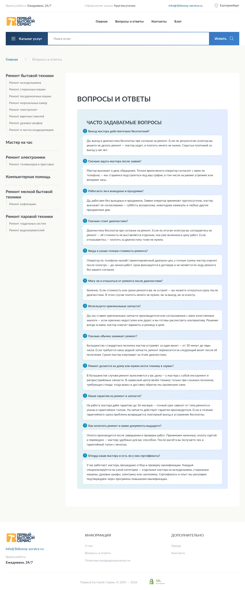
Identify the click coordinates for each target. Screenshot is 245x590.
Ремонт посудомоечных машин (30, 96)
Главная (102, 21)
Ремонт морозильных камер (28, 103)
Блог (178, 21)
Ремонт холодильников (25, 82)
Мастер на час (19, 142)
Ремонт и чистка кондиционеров (31, 129)
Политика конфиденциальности (107, 560)
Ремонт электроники (25, 157)
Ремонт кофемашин (22, 204)
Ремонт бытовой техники (30, 75)
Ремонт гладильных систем (27, 223)
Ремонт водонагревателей (26, 230)
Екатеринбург (229, 5)
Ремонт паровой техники (29, 216)
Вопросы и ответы (129, 21)
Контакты (159, 21)
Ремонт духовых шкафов (25, 123)
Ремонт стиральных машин (27, 89)
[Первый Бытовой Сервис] (20, 21)
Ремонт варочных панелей (26, 116)
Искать (221, 39)
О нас (89, 545)
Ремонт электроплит (23, 109)
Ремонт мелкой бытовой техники (29, 194)
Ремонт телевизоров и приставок (31, 164)
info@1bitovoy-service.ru (186, 5)
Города (176, 545)
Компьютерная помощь (28, 176)
